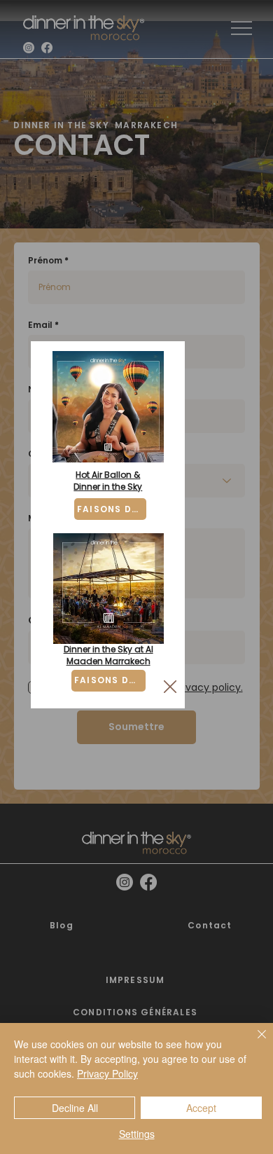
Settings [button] (137, 1134)
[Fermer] (253, 1042)
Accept (201, 1108)
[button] (170, 687)
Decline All (75, 1108)
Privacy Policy (107, 1073)
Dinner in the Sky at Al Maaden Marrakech (108, 655)
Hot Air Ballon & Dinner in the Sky (108, 481)
